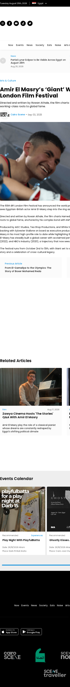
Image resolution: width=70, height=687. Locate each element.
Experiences (37, 535)
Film (4, 409)
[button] (6, 512)
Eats (49, 45)
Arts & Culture (8, 80)
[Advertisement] (35, 318)
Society (40, 45)
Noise (58, 45)
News (30, 45)
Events (20, 45)
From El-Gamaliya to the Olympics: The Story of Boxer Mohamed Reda (28, 269)
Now (10, 45)
